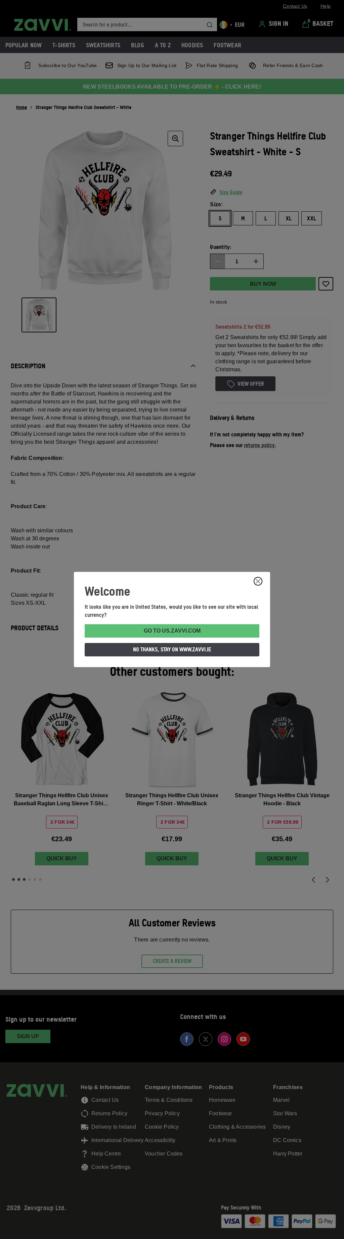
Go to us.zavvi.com (172, 631)
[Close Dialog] (258, 581)
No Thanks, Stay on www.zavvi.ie (172, 649)
